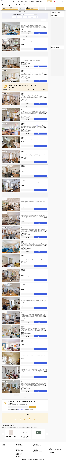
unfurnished (20, 16)
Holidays (21, 1)
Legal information (35, 444)
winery (30, 16)
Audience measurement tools (37, 451)
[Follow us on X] (54, 444)
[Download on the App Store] (52, 455)
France (9, 11)
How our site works (36, 446)
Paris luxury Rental (18, 444)
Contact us (3, 445)
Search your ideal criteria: (17, 14)
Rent (17, 1)
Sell (40, 1)
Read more (45, 27)
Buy (14, 1)
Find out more (31, 409)
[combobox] (43, 20)
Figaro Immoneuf (41, 459)
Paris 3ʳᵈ (20, 11)
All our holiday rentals (19, 454)
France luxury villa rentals (19, 450)
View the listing (40, 33)
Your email (10, 407)
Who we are (3, 444)
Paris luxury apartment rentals (20, 446)
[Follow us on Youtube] (56, 444)
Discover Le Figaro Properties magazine (55, 449)
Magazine (32, 1)
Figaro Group (35, 452)
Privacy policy (35, 448)
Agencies (37, 1)
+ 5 (37, 16)
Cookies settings (35, 450)
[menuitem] (14, 1)
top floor (25, 16)
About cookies (35, 449)
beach (35, 16)
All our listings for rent (19, 453)
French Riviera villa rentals (19, 445)
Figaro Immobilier (35, 459)
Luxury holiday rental (18, 456)
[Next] (47, 434)
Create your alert (60, 8)
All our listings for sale (19, 452)
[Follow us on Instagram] (51, 444)
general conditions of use (21, 409)
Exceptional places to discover (27, 11)
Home (3, 11)
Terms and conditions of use (37, 445)
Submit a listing (49, 1)
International (27, 1)
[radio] (15, 420)
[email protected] (35, 125)
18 (29, 395)
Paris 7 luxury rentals (18, 449)
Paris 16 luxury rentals (19, 448)
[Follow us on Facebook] (53, 444)
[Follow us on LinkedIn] (49, 444)
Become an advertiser (5, 448)
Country (4, 7)
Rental (5, 11)
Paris (16, 11)
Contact (27, 33)
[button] (25, 87)
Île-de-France (13, 11)
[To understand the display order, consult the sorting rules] (47, 20)
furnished (14, 16)
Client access (4, 446)
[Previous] (3, 434)
